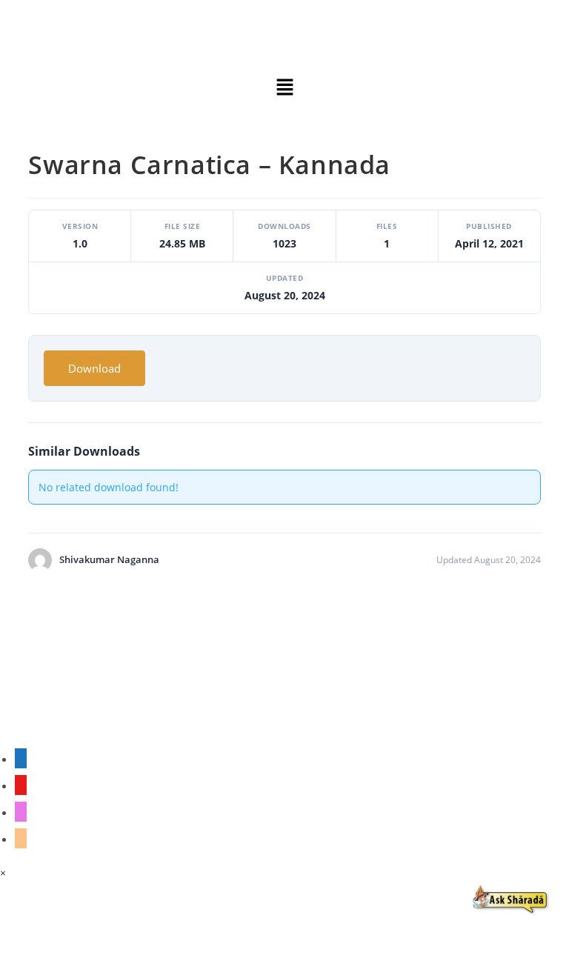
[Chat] (510, 899)
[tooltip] (21, 758)
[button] (284, 87)
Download (94, 368)
